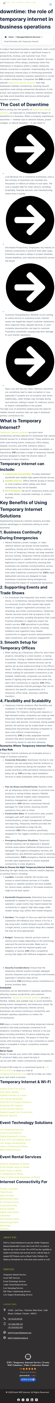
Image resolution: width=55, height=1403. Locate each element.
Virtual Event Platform (10, 1133)
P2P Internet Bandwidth (11, 1099)
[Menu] (50, 4)
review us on (26, 1379)
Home (11, 37)
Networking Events (9, 1198)
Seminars (4, 1229)
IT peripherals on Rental (11, 1174)
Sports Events (7, 1195)
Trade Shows (6, 1192)
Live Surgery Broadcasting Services (17, 1295)
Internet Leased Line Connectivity (16, 1112)
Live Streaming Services (11, 1129)
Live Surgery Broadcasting (13, 1143)
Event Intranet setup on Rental (14, 1167)
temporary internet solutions (22, 82)
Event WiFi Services (11, 1278)
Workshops (5, 1225)
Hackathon (5, 1215)
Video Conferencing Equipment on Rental (20, 1177)
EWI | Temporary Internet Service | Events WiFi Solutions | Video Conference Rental (28, 1363)
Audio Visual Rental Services (15, 1285)
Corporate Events (8, 1205)
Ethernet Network (8, 1115)
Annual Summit (7, 1209)
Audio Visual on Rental (11, 1170)
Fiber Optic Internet (9, 1092)
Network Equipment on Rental (14, 1164)
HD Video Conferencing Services (17, 1291)
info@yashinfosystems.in (18, 1338)
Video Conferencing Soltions (14, 1146)
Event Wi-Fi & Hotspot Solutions (15, 1102)
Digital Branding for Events (13, 1136)
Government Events (9, 1219)
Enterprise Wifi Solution (11, 1105)
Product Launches (8, 1188)
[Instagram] (23, 1400)
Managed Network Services (28, 37)
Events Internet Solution (11, 1109)
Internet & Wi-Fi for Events (13, 1088)
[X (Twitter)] (27, 1400)
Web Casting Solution (10, 1149)
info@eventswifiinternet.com (19, 1333)
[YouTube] (36, 1400)
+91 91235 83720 (15, 1319)
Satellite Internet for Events (13, 1095)
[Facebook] (18, 1400)
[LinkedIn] (32, 1400)
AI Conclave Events (9, 1202)
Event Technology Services (14, 1281)
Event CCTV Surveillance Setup (15, 1139)
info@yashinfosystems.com (13, 1074)
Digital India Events (9, 1212)
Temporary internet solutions (14, 432)
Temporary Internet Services (14, 1275)
